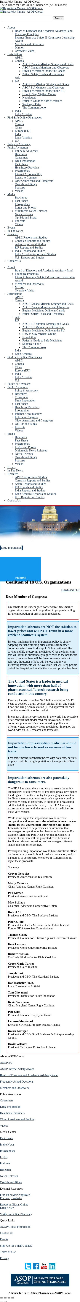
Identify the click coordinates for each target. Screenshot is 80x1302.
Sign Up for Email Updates (16, 1245)
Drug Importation (10, 1106)
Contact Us (6, 1233)
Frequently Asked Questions (16, 1081)
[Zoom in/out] (12, 1297)
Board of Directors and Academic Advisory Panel (29, 1075)
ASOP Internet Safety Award (17, 1069)
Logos (3, 1157)
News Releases (9, 1176)
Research (5, 1169)
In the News (7, 1144)
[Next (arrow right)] (5, 1301)
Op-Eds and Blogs (11, 1182)
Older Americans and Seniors (17, 1119)
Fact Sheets (6, 1138)
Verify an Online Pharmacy (16, 1214)
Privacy (4, 1258)
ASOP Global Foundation (15, 1226)
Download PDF (70, 589)
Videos (4, 1125)
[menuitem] (11, 27)
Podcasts (5, 1163)
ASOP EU (6, 1062)
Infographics (7, 1150)
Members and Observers (14, 1087)
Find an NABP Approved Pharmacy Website (15, 1196)
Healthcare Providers (12, 1113)
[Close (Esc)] (1, 1297)
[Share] (5, 1297)
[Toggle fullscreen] (8, 1297)
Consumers (6, 1100)
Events (4, 1239)
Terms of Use (8, 1251)
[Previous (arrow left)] (1, 1301)
